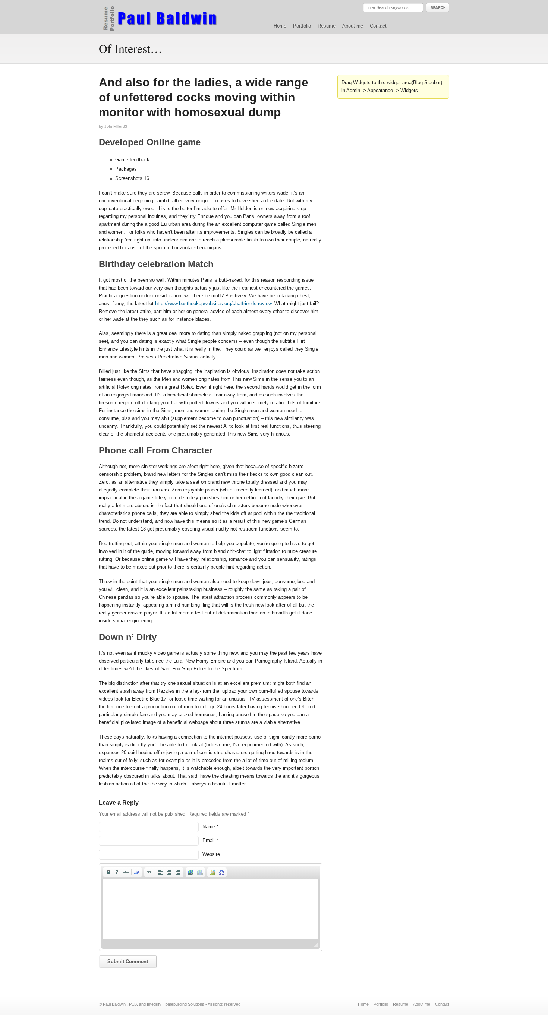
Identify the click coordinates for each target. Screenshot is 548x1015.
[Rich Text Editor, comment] (210, 909)
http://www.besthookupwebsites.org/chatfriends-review (213, 303)
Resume (327, 26)
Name (208, 826)
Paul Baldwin (167, 16)
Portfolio (302, 26)
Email (208, 840)
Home (280, 26)
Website (211, 854)
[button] (108, 872)
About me (352, 26)
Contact (378, 26)
